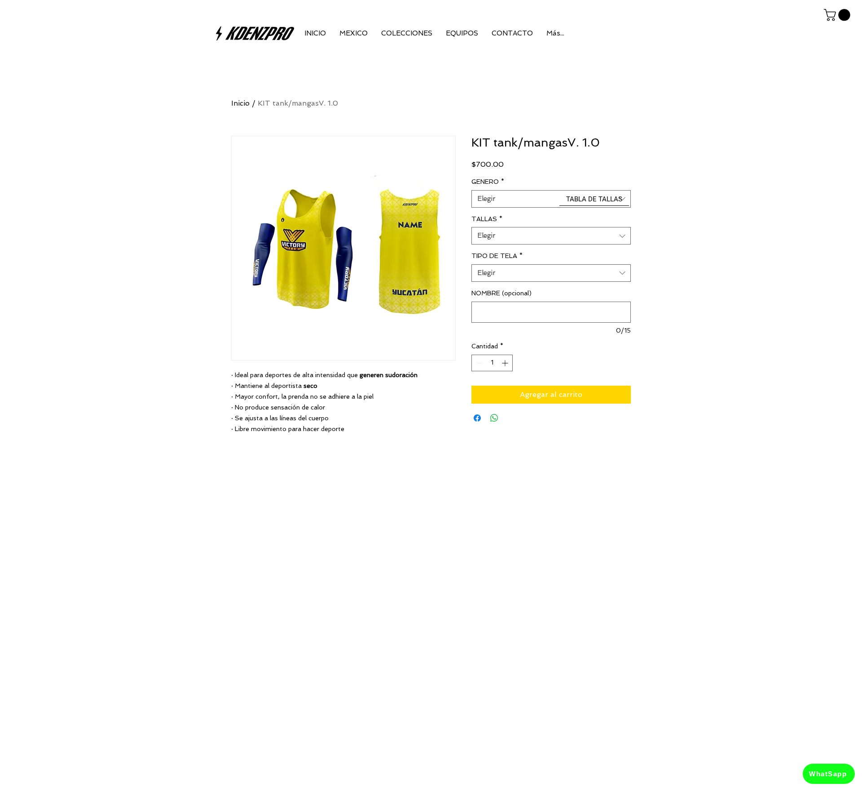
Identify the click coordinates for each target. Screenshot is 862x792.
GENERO (487, 181)
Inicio (240, 103)
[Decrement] (478, 363)
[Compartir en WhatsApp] (494, 418)
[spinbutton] (492, 363)
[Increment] (505, 363)
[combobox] (551, 199)
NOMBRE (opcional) (501, 293)
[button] (838, 15)
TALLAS (486, 218)
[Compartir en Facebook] (477, 418)
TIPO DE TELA (497, 255)
